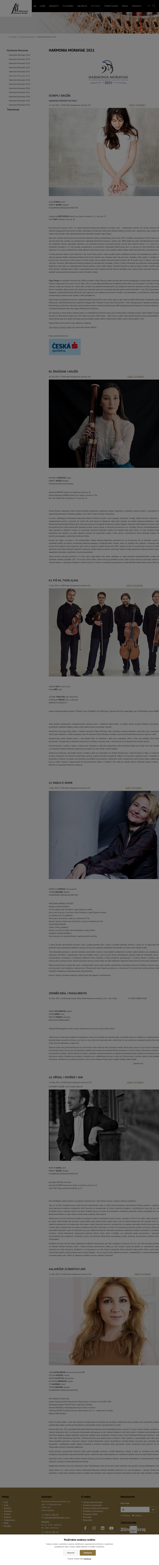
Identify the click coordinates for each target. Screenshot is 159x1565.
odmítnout (87, 1559)
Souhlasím (88, 1553)
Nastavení (70, 1553)
